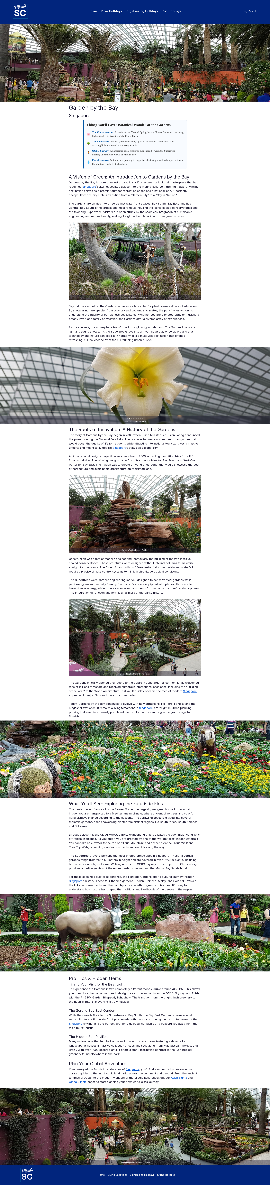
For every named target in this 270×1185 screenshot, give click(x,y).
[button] (112, 11)
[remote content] (135, 144)
